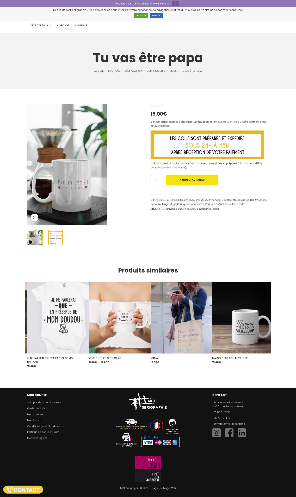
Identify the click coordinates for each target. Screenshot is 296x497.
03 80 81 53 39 (222, 412)
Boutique (114, 71)
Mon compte (35, 414)
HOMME (254, 200)
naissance (205, 209)
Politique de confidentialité (43, 432)
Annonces (214, 200)
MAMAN (155, 358)
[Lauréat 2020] (148, 469)
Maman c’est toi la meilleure (230, 358)
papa (216, 209)
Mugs (173, 71)
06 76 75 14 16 (222, 418)
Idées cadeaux (133, 71)
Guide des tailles (37, 408)
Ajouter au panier (192, 180)
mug (195, 209)
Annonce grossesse (195, 200)
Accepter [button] (141, 15)
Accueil (99, 71)
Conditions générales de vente (45, 426)
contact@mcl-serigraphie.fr (230, 423)
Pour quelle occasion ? (190, 204)
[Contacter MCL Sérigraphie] (23, 489)
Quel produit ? (156, 71)
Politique (156, 15)
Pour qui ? (211, 204)
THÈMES (240, 204)
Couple (226, 200)
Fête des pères (240, 200)
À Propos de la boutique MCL (44, 402)
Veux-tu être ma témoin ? (105, 358)
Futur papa (184, 209)
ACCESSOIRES (175, 200)
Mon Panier (33, 420)
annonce (171, 209)
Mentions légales (37, 438)
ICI (175, 3)
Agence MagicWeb (164, 488)
